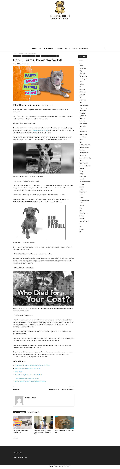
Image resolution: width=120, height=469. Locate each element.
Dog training (83, 134)
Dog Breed (59, 48)
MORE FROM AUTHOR (33, 412)
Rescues (82, 205)
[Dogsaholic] (60, 10)
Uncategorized (84, 224)
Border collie (83, 76)
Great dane (83, 150)
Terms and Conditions (64, 466)
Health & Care (48, 48)
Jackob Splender (19, 63)
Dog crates (83, 116)
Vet (57, 56)
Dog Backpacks (84, 105)
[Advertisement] (60, 33)
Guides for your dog (85, 158)
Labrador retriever (85, 181)
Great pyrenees (84, 152)
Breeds (19, 56)
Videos (81, 229)
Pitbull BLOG (32, 56)
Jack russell (83, 176)
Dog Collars (83, 113)
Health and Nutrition (80, 48)
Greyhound (83, 155)
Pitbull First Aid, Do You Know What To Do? (61, 389)
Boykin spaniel (84, 79)
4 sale (19, 53)
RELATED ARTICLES (19, 412)
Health (81, 160)
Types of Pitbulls (52, 56)
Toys (81, 210)
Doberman (83, 100)
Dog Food (82, 121)
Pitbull (81, 189)
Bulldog (82, 84)
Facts (23, 56)
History (82, 168)
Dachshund (83, 94)
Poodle (81, 197)
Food (81, 142)
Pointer (82, 195)
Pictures (82, 187)
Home (34, 48)
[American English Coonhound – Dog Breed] (64, 422)
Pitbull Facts (16, 389)
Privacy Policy (53, 466)
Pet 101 (67, 48)
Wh (80, 232)
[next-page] (17, 437)
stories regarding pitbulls (40, 130)
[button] (105, 49)
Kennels (82, 179)
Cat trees (82, 89)
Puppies (38, 56)
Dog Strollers (83, 131)
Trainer (82, 216)
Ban (81, 63)
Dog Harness (83, 123)
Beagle (81, 65)
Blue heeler (83, 73)
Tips (81, 208)
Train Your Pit (44, 56)
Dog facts (82, 118)
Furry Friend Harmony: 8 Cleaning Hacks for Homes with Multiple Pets (42, 432)
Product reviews (84, 200)
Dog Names (83, 129)
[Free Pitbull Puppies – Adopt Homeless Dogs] (22, 422)
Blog (81, 71)
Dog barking (83, 108)
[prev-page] (14, 437)
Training (82, 218)
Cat (80, 87)
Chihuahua (83, 92)
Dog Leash (83, 126)
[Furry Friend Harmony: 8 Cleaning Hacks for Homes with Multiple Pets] (43, 422)
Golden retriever (84, 147)
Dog (40, 48)
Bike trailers (83, 68)
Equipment (83, 137)
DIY (80, 97)
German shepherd (85, 145)
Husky (81, 174)
